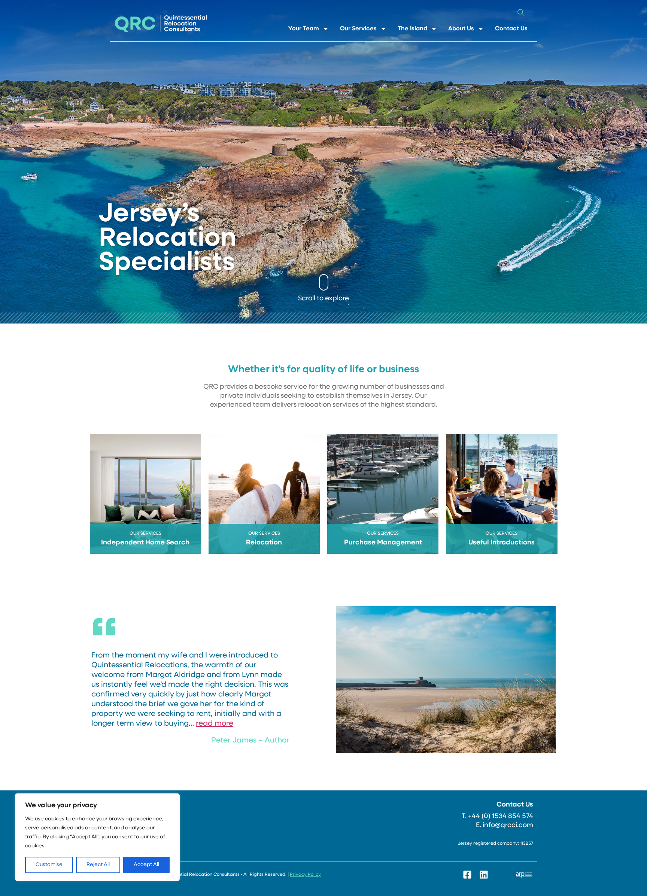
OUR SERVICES (145, 533)
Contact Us (511, 29)
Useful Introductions (501, 543)
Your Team (303, 29)
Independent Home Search (145, 543)
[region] (97, 837)
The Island (412, 29)
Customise (49, 865)
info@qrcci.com (508, 825)
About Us (461, 29)
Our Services (358, 29)
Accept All (146, 865)
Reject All (98, 865)
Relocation (264, 543)
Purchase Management (383, 543)
